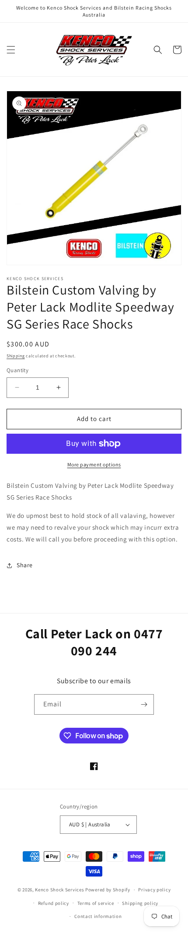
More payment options (94, 464)
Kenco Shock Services (60, 890)
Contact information (98, 916)
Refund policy (53, 903)
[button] (11, 49)
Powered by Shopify (107, 890)
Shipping (16, 356)
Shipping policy (140, 903)
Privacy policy (154, 890)
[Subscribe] (143, 704)
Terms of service (95, 903)
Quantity (17, 370)
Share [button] (25, 565)
